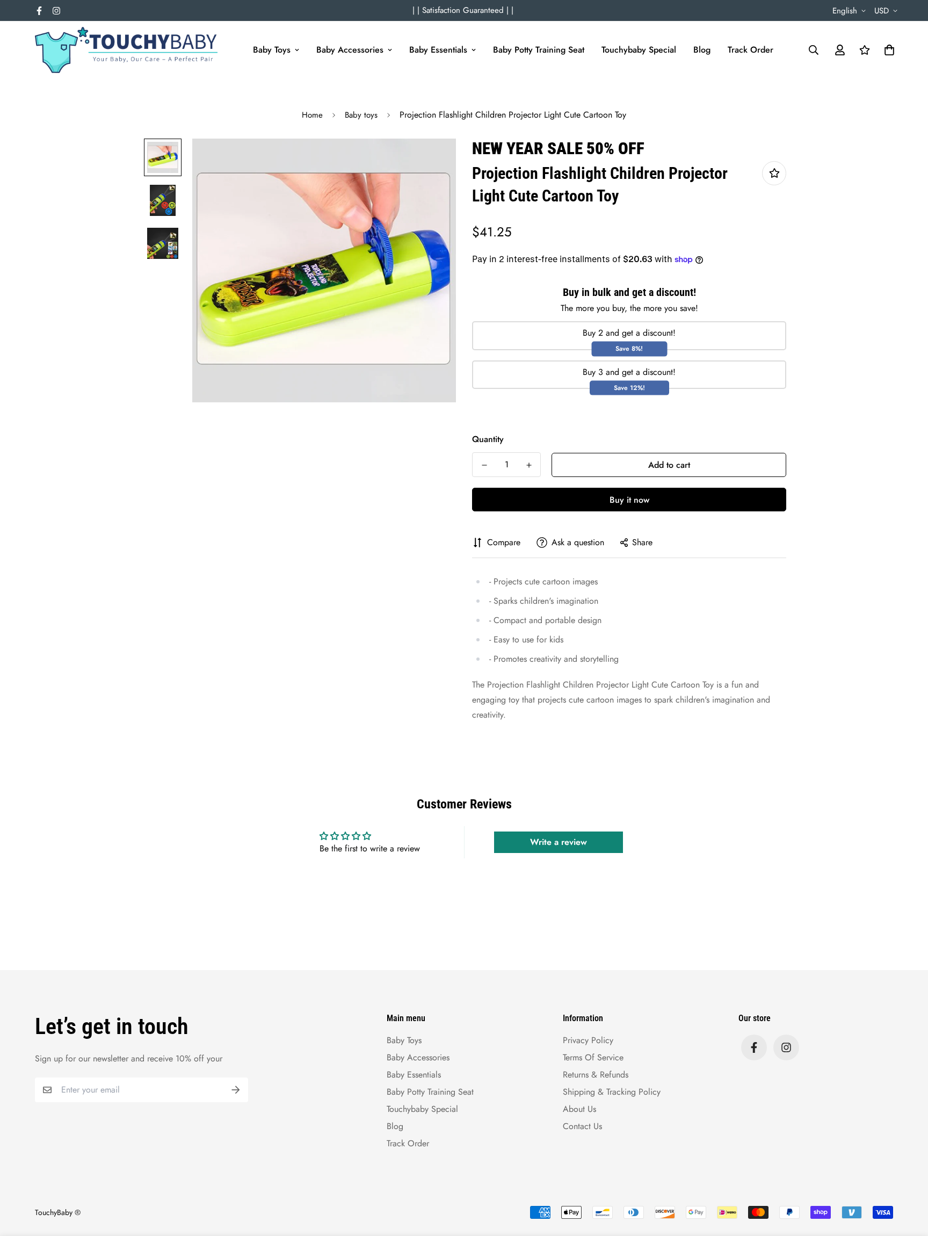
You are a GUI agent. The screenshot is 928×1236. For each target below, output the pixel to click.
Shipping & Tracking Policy (612, 1092)
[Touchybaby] (126, 49)
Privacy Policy (588, 1040)
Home (312, 115)
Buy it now (629, 500)
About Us (579, 1109)
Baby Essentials (438, 50)
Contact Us (582, 1126)
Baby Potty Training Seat (538, 50)
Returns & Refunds (595, 1074)
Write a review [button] (558, 842)
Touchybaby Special (638, 50)
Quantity (488, 439)
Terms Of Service (593, 1057)
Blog (702, 50)
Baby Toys (272, 50)
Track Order (750, 50)
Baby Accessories (349, 50)
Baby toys (361, 115)
